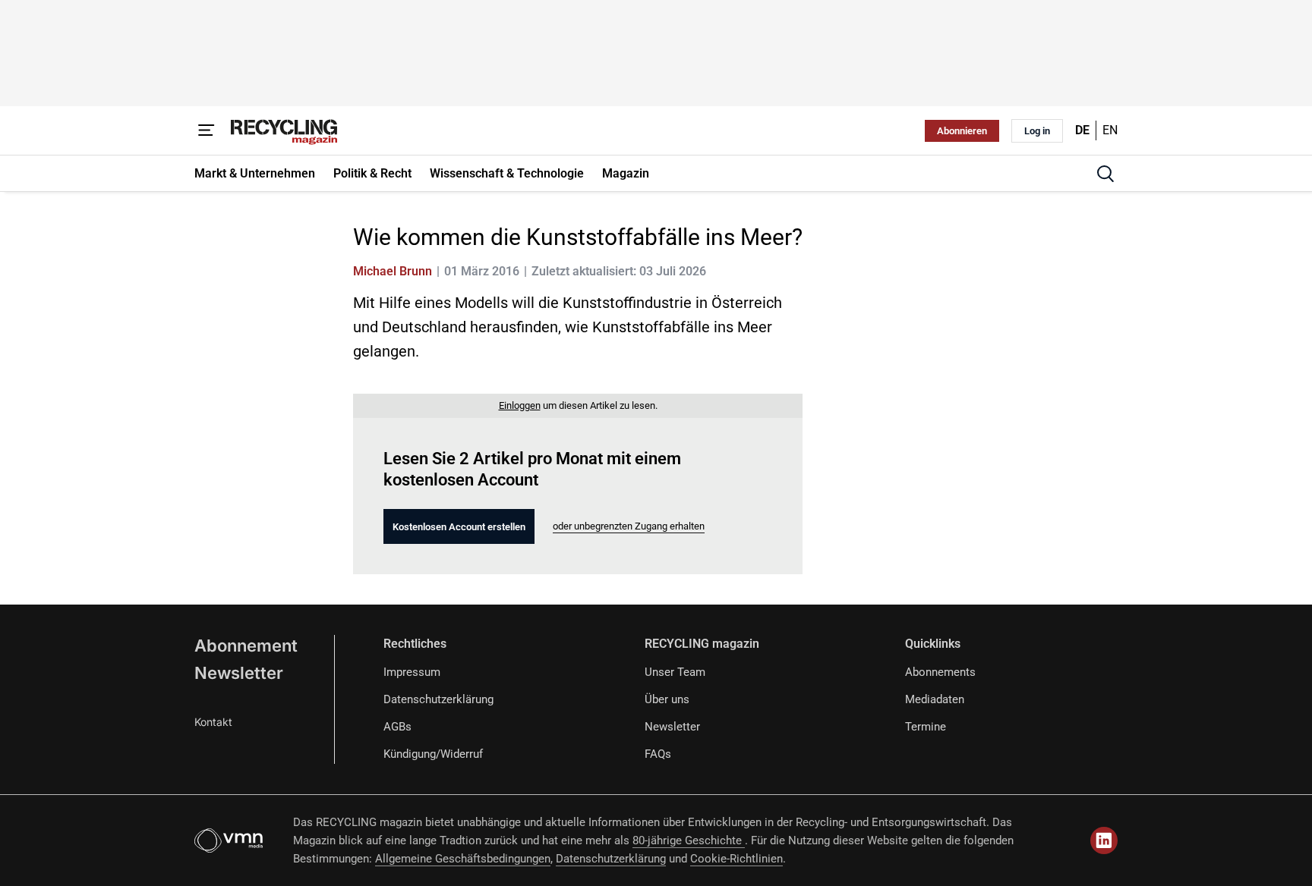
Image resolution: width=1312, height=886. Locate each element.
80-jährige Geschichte (688, 840)
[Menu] (206, 130)
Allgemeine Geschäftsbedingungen (462, 859)
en (1110, 130)
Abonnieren (962, 131)
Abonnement (246, 645)
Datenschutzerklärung (438, 699)
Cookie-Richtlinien (736, 859)
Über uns (667, 699)
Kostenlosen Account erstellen (459, 527)
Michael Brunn (392, 271)
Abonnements (940, 672)
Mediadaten (934, 699)
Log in (1037, 131)
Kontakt (213, 721)
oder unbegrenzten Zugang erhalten (629, 526)
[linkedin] (1104, 840)
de (1082, 130)
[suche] (1105, 174)
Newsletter (238, 673)
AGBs (397, 727)
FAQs (658, 754)
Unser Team (675, 672)
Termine (925, 727)
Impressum (411, 672)
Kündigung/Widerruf (433, 754)
